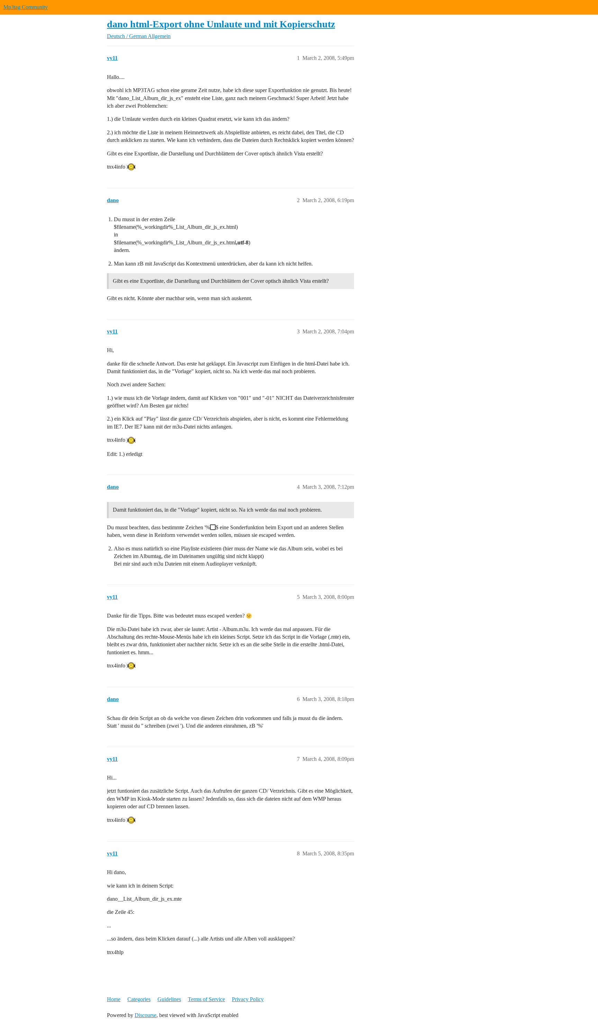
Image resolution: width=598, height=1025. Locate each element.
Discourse (145, 1015)
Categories (139, 999)
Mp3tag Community (25, 7)
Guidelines (169, 999)
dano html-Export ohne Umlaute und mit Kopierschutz (221, 24)
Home (113, 999)
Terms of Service (206, 999)
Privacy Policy (248, 999)
